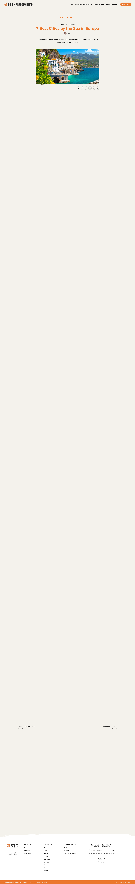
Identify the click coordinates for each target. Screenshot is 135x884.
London (46, 862)
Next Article (106, 726)
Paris (45, 868)
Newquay (47, 865)
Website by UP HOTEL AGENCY (123, 882)
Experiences (88, 4)
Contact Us (67, 848)
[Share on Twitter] (90, 88)
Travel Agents (28, 848)
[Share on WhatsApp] (78, 88)
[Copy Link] (82, 88)
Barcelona (47, 850)
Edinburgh (47, 859)
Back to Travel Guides (68, 18)
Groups (114, 4)
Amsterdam (47, 848)
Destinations (75, 4)
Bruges (46, 856)
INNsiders (27, 850)
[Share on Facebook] (86, 88)
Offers (107, 4)
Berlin (46, 853)
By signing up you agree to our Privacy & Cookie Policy (102, 853)
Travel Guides (99, 4)
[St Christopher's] (19, 4)
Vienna (46, 870)
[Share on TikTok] (97, 88)
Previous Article (30, 726)
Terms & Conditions (70, 853)
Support (66, 850)
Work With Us (28, 853)
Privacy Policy (32, 882)
